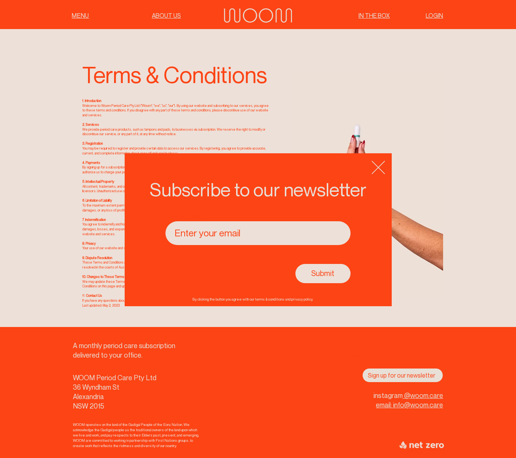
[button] (378, 167)
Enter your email (185, 215)
